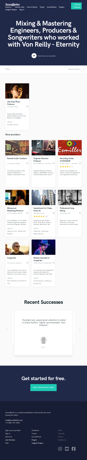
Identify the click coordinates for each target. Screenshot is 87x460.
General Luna (37, 283)
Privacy (60, 437)
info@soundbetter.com (14, 420)
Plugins (61, 7)
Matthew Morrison (39, 234)
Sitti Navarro (47, 281)
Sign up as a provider (13, 430)
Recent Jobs (19, 7)
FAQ (6, 443)
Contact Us (62, 440)
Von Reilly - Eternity (12, 125)
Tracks (42, 7)
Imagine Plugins (11, 10)
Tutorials (61, 434)
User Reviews (10, 440)
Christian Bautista (38, 281)
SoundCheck (51, 7)
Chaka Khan (37, 231)
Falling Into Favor (12, 231)
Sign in (21, 10)
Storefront (35, 430)
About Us (8, 437)
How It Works (32, 7)
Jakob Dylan (44, 231)
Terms (60, 430)
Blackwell (9, 234)
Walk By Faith (22, 231)
